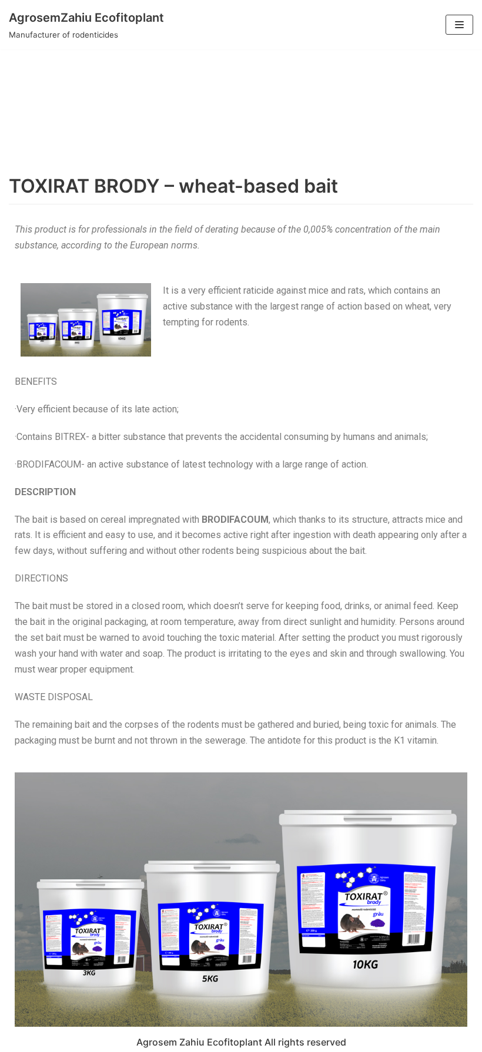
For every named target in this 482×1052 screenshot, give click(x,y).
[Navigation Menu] (459, 25)
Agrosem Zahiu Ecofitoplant (199, 1042)
